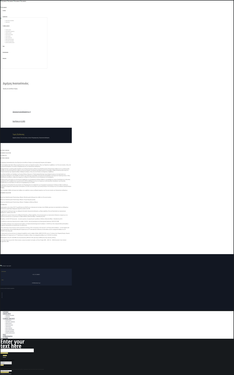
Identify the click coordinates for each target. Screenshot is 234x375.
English (4, 357)
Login (2, 365)
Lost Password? (7, 365)
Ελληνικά (5, 355)
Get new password (4, 372)
